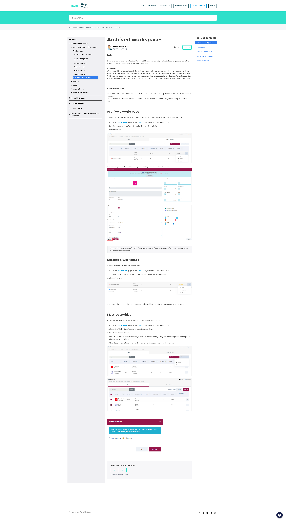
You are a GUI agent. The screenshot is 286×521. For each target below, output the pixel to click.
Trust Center (77, 108)
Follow (187, 47)
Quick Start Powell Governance (85, 47)
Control (76, 85)
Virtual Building (78, 103)
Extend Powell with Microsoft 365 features (86, 115)
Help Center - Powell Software (81, 27)
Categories (164, 5)
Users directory (79, 67)
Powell (142, 6)
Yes (115, 470)
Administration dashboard (83, 54)
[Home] (79, 6)
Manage (76, 81)
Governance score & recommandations (81, 59)
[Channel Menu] (279, 515)
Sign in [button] (212, 5)
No (123, 470)
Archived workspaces (83, 77)
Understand (117, 27)
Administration (78, 89)
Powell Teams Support (122, 46)
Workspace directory (81, 63)
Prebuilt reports (79, 70)
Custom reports (79, 74)
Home (74, 39)
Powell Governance (102, 27)
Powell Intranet (78, 98)
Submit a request (181, 5)
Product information (81, 93)
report (141, 122)
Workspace (122, 122)
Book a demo (151, 6)
